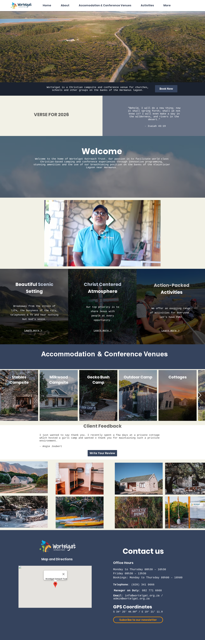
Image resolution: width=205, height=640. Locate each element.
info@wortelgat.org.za (142, 595)
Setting (34, 291)
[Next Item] (199, 395)
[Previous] (17, 89)
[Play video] (102, 233)
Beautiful (26, 284)
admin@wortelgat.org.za (131, 598)
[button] (65, 4)
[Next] (188, 89)
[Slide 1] (102, 88)
